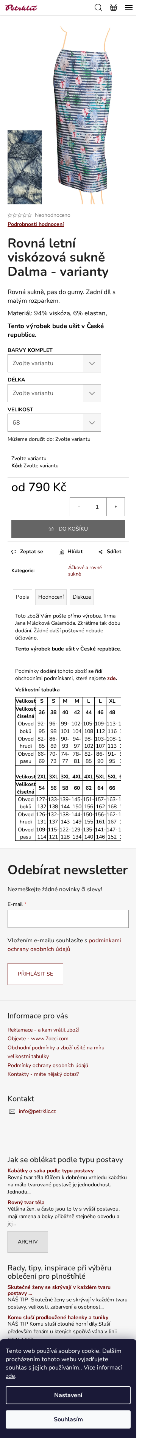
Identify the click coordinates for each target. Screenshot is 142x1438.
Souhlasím (68, 1419)
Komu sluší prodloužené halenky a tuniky (58, 1317)
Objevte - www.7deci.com (38, 1038)
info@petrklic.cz (37, 1111)
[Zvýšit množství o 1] (115, 507)
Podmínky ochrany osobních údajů (48, 1065)
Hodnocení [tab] (51, 597)
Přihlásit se (35, 973)
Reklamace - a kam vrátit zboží (43, 1029)
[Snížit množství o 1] (79, 507)
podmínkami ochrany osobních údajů (64, 944)
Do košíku (73, 528)
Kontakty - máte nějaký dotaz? (43, 1074)
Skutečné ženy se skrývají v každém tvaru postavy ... (59, 1290)
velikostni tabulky (28, 1056)
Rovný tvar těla (26, 1202)
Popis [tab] (22, 597)
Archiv (28, 1241)
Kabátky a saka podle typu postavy (51, 1170)
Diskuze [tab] (82, 597)
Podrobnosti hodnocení (36, 224)
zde (10, 1376)
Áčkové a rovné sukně (85, 570)
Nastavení (68, 1395)
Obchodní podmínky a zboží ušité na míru (56, 1047)
